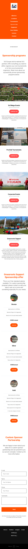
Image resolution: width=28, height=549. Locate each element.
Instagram (17, 529)
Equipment (14, 27)
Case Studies (14, 30)
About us (14, 15)
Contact (14, 36)
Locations (14, 18)
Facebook (11, 529)
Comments (4, 496)
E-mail (3, 470)
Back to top (13, 535)
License (14, 33)
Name (3, 479)
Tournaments (14, 21)
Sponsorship (14, 24)
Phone (3, 487)
